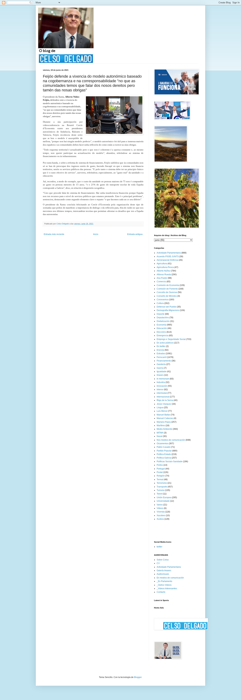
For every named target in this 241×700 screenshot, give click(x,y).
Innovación (162, 386)
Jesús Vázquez (164, 404)
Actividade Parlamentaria (169, 253)
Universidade (163, 501)
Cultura (160, 303)
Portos (160, 465)
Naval (159, 436)
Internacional (163, 397)
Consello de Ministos (167, 296)
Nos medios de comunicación (171, 440)
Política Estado (164, 454)
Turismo (160, 490)
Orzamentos (162, 443)
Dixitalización (163, 321)
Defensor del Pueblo (166, 307)
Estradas (161, 353)
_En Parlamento (164, 581)
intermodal (162, 393)
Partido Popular (164, 450)
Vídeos (160, 508)
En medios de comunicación (170, 578)
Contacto (161, 592)
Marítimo (161, 425)
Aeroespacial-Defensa (167, 260)
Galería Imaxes (164, 570)
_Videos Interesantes (167, 588)
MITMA (160, 433)
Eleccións (161, 332)
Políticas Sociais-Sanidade (169, 461)
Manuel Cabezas (165, 418)
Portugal (161, 468)
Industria (161, 382)
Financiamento (164, 361)
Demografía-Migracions (168, 310)
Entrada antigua (135, 234)
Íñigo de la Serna (165, 400)
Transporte (162, 486)
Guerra (160, 368)
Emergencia (162, 335)
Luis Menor (162, 411)
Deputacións (163, 317)
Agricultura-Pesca (165, 267)
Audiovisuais (163, 574)
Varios (160, 504)
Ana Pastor (162, 278)
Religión (161, 476)
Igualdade (161, 371)
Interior (160, 389)
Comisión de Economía (168, 285)
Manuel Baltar (163, 415)
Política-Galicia (164, 458)
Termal (160, 479)
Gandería (161, 364)
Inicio (95, 234)
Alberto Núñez (163, 271)
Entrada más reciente (54, 234)
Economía (161, 325)
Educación (162, 328)
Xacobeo (161, 515)
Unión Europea (164, 497)
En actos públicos (165, 343)
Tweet (159, 494)
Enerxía (160, 350)
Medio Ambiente (164, 429)
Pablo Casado (163, 447)
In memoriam (163, 379)
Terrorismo (162, 483)
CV (158, 563)
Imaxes (160, 375)
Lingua (160, 407)
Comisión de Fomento (167, 289)
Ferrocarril (162, 357)
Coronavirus (162, 299)
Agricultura (162, 263)
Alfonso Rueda (164, 274)
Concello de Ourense (167, 292)
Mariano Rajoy (164, 422)
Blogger (137, 677)
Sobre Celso (163, 560)
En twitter (161, 346)
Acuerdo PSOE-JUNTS (168, 256)
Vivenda (161, 512)
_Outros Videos (164, 585)
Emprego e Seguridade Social (171, 339)
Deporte (160, 314)
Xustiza (160, 519)
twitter (159, 546)
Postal (160, 472)
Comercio (161, 281)
